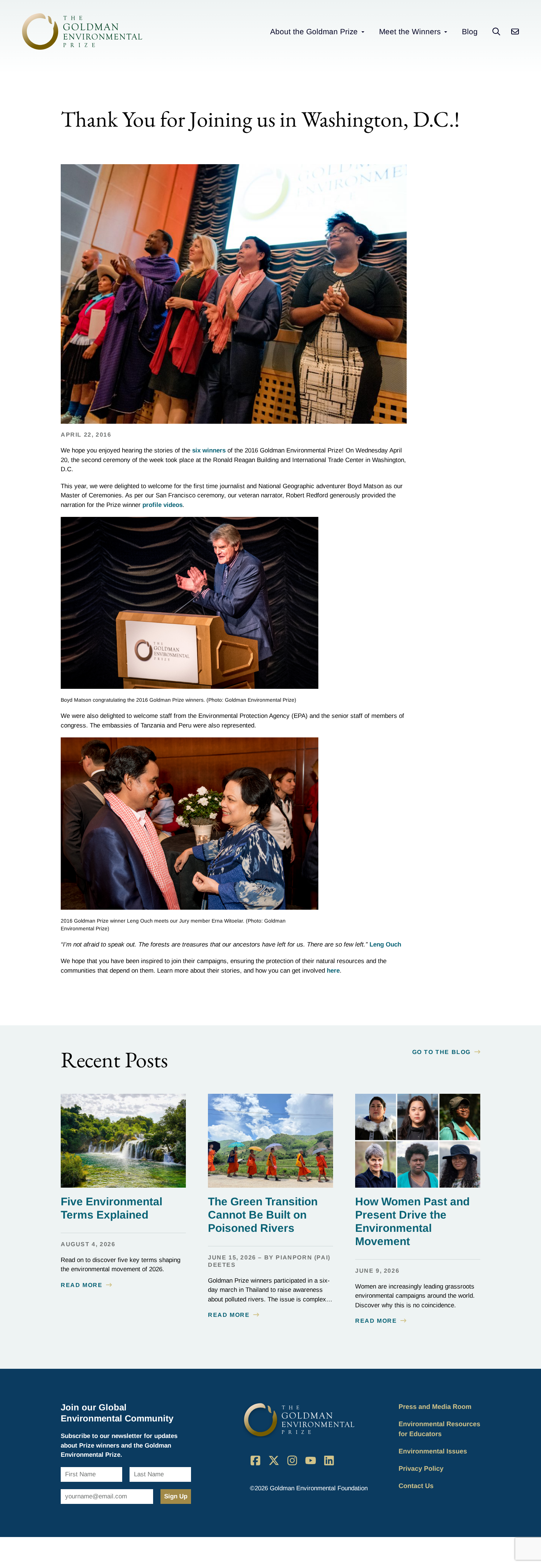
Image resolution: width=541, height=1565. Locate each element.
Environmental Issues (433, 1451)
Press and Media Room (435, 1406)
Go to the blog (441, 1052)
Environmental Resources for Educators (439, 1429)
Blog (470, 31)
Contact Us (416, 1486)
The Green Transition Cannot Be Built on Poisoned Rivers (263, 1214)
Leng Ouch (385, 944)
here (333, 970)
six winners (209, 450)
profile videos (162, 504)
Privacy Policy (421, 1468)
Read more (81, 1285)
